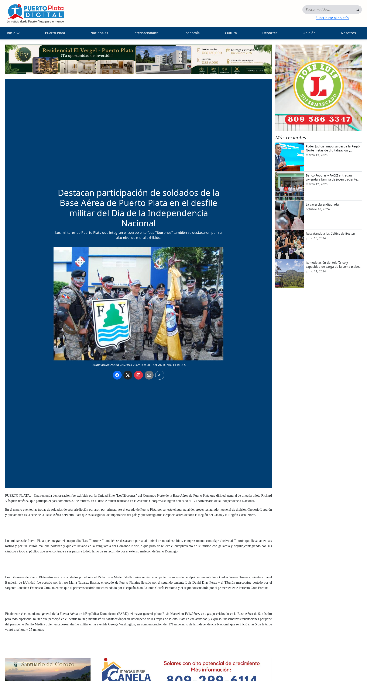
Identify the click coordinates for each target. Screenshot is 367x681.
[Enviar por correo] (149, 375)
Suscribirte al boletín (332, 17)
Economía (192, 33)
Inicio (11, 33)
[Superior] (138, 59)
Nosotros (349, 33)
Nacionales (99, 33)
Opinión (309, 33)
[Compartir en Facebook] (117, 375)
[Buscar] (357, 9)
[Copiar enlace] (159, 375)
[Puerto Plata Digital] (35, 13)
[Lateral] (318, 88)
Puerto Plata (55, 33)
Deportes (269, 33)
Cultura (231, 33)
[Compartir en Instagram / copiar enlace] (138, 375)
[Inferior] (138, 672)
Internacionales (145, 33)
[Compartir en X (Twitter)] (127, 375)
